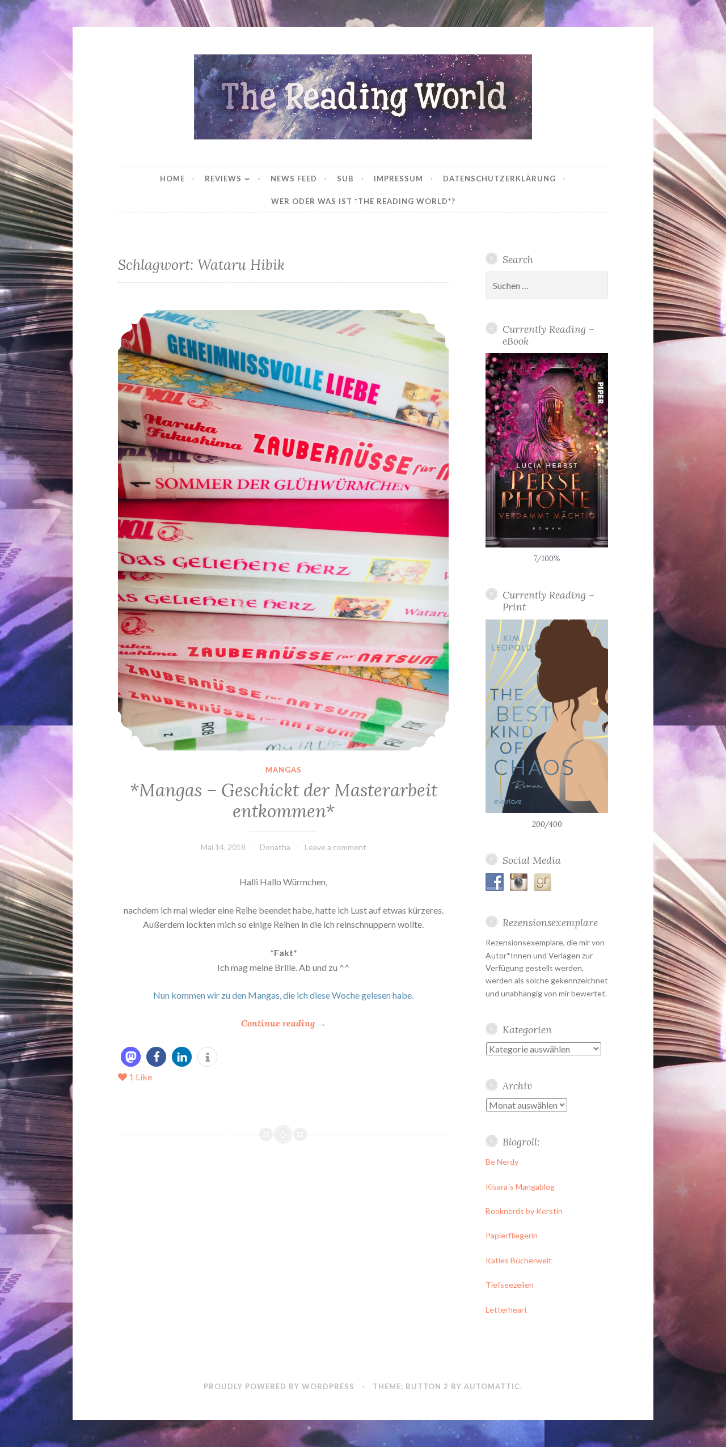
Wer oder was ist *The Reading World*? (363, 201)
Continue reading (283, 1024)
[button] (131, 1057)
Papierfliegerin (512, 1235)
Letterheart (506, 1309)
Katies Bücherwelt (519, 1260)
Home (172, 178)
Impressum (398, 178)
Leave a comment (335, 847)
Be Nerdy (502, 1161)
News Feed (294, 178)
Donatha (275, 847)
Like (140, 1076)
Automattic (492, 1386)
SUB (345, 178)
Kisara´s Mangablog (520, 1186)
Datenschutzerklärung (499, 178)
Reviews (223, 178)
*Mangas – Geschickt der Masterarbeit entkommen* (283, 801)
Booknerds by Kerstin (524, 1211)
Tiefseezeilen (510, 1284)
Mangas (283, 769)
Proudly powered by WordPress (279, 1386)
